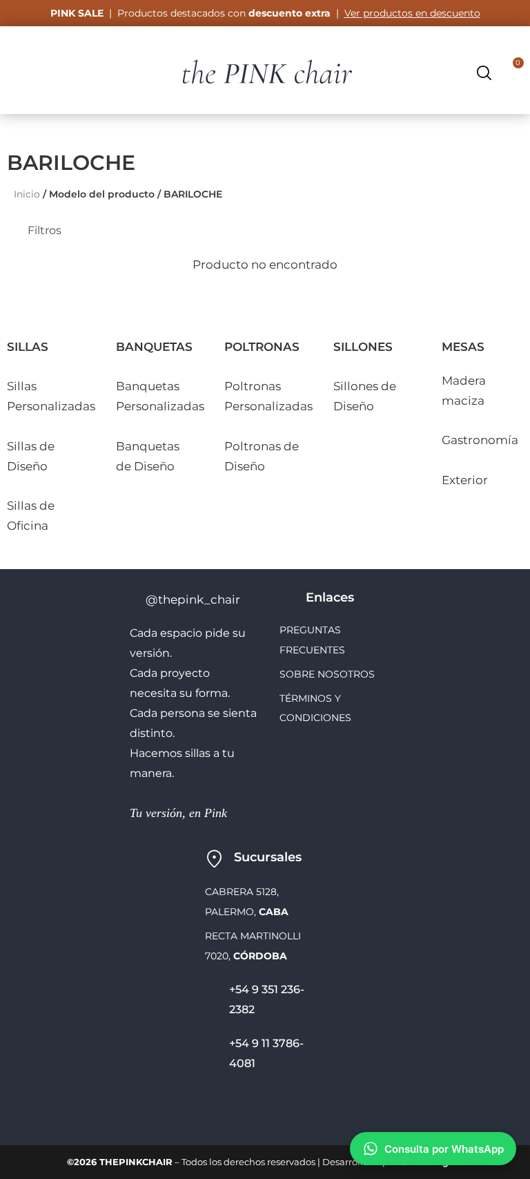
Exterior (465, 480)
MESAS (463, 347)
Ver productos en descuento (412, 13)
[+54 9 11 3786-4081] (212, 1054)
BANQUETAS (154, 347)
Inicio (27, 194)
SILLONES (363, 347)
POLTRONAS (262, 347)
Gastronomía (480, 440)
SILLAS (27, 347)
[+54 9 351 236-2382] (212, 1000)
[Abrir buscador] (484, 73)
